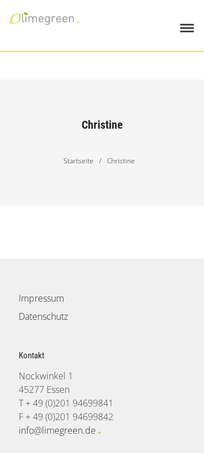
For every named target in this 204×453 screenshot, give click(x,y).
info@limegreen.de (57, 430)
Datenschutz (43, 316)
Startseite (78, 161)
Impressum (41, 298)
